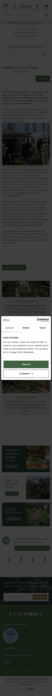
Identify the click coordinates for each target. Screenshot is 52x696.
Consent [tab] (9, 328)
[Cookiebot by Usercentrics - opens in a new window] (37, 320)
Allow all (26, 364)
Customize (24, 373)
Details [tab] (26, 328)
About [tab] (43, 328)
